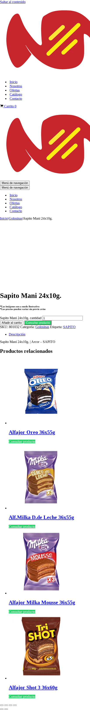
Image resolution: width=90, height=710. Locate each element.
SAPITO (69, 327)
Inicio (13, 82)
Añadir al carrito (12, 322)
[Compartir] (10, 705)
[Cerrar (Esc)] (15, 705)
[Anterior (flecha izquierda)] (1, 709)
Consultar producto (38, 322)
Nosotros (16, 86)
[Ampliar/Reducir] (1, 705)
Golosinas (15, 218)
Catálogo (16, 94)
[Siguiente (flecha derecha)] (6, 709)
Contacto (16, 98)
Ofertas (15, 90)
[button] (38, 322)
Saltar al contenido (13, 2)
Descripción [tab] (17, 334)
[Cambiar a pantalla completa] (6, 705)
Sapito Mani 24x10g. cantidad (21, 318)
